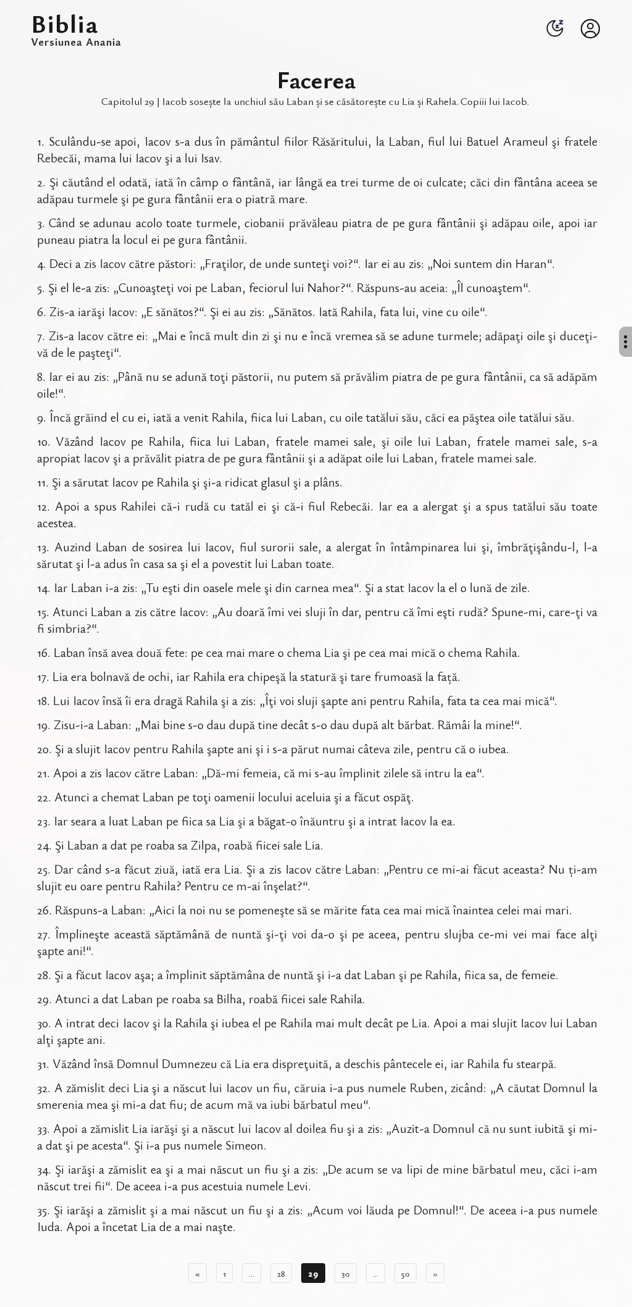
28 (281, 1273)
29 (313, 1273)
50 (405, 1273)
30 (345, 1273)
